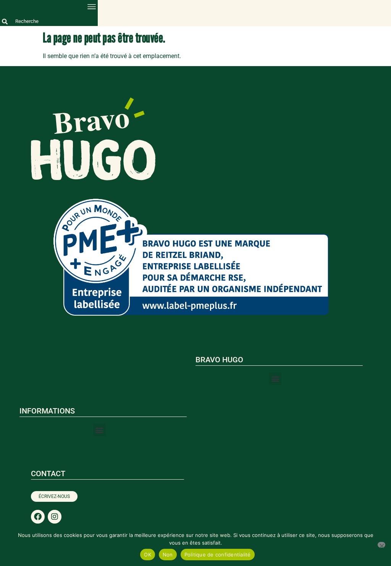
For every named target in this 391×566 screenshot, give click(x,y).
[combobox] (49, 21)
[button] (91, 6)
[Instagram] (54, 517)
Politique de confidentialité (217, 554)
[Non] (381, 545)
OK (147, 554)
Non (168, 554)
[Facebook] (38, 517)
